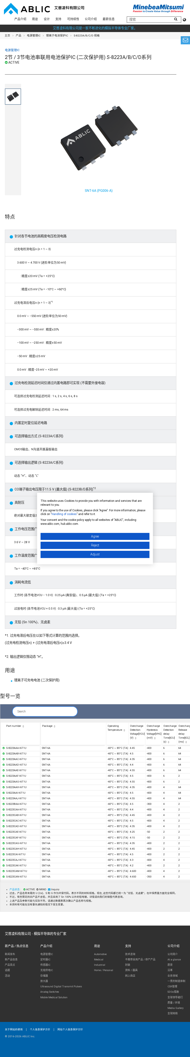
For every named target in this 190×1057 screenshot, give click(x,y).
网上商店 (130, 975)
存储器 (44, 975)
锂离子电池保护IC (57, 35)
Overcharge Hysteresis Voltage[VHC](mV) (154, 731)
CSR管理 (172, 986)
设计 (47, 19)
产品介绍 (20, 19)
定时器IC (45, 959)
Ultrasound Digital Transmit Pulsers (61, 986)
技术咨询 (130, 954)
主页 (7, 35)
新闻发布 (10, 954)
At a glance (174, 959)
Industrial (99, 964)
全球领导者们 (175, 997)
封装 (127, 964)
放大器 (44, 981)
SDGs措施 (173, 991)
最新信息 (109, 19)
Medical (98, 959)
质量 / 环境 (174, 1002)
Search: (21, 711)
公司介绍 (91, 19)
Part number (13, 726)
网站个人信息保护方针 (70, 1029)
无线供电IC (46, 970)
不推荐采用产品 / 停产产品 (140, 959)
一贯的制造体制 (176, 981)
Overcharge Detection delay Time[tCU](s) (170, 733)
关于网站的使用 (14, 1029)
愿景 (170, 964)
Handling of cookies (64, 514)
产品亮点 (10, 964)
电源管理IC (34, 35)
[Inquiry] (185, 40)
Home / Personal (103, 970)
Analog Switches (49, 991)
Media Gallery (176, 1008)
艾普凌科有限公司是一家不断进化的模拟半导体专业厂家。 (95, 28)
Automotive (100, 954)
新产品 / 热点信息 (16, 946)
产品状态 (15, 889)
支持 (58, 19)
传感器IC (45, 964)
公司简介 (173, 954)
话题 (7, 970)
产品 (18, 35)
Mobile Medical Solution (53, 997)
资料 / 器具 (131, 970)
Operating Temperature (115, 727)
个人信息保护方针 (40, 1029)
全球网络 (173, 1013)
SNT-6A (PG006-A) (99, 191)
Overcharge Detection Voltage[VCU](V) (137, 731)
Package (47, 726)
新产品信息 (11, 959)
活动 (7, 975)
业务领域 (173, 975)
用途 (35, 19)
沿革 (170, 970)
